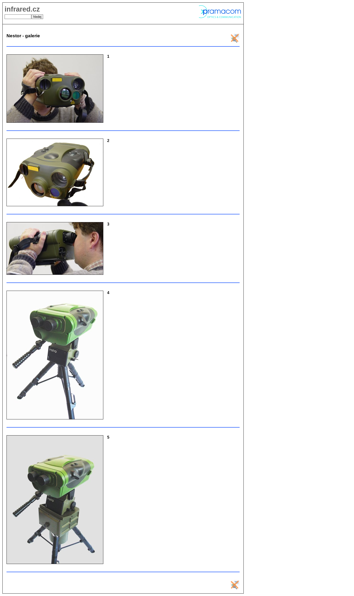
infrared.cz (22, 9)
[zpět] (235, 41)
